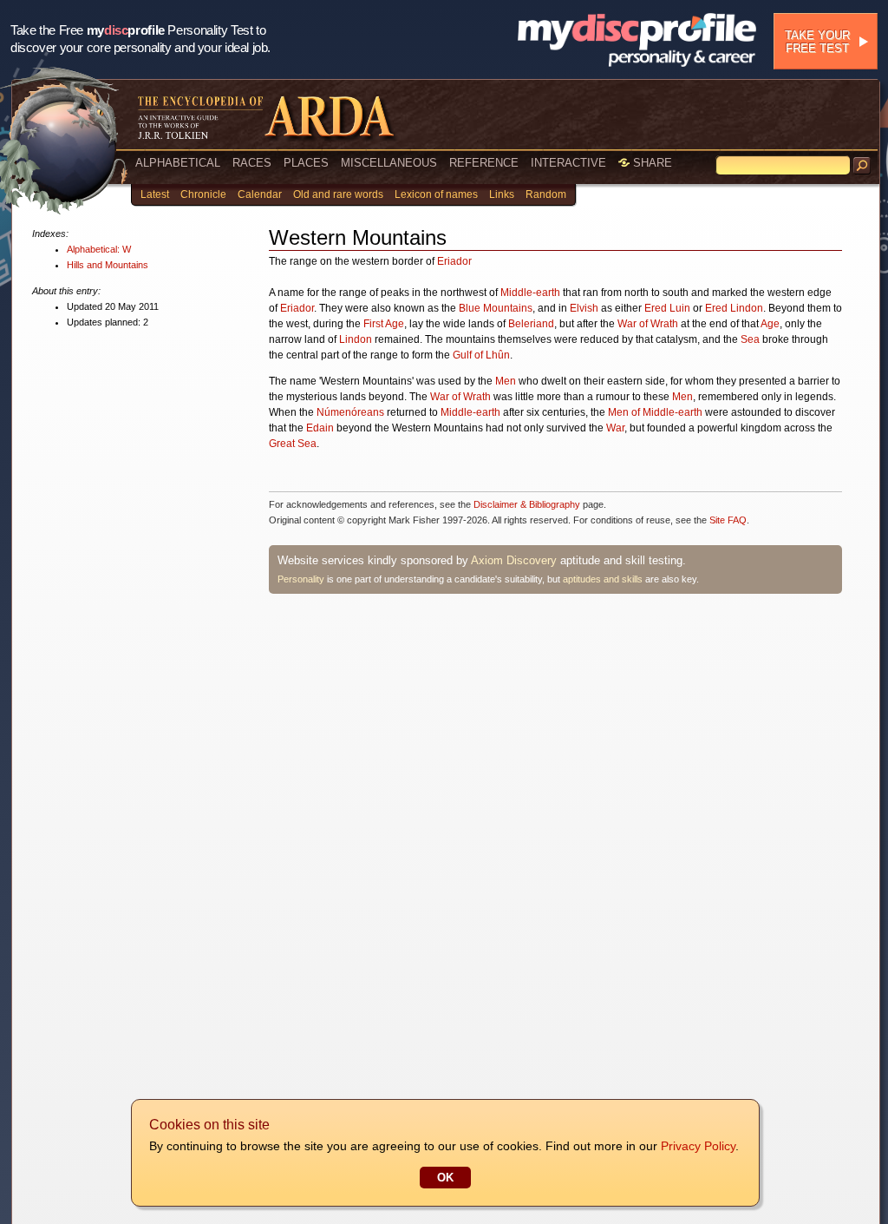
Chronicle (203, 194)
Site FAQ (728, 520)
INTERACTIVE (568, 162)
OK (445, 1177)
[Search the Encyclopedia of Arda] (862, 165)
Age (770, 324)
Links (501, 194)
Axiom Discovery (514, 560)
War (615, 428)
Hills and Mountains (107, 265)
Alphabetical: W (99, 249)
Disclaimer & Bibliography (526, 504)
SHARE (651, 162)
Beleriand (531, 324)
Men (505, 381)
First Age (383, 324)
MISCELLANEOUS (389, 162)
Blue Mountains (495, 308)
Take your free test (817, 42)
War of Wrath (647, 324)
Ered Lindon (734, 308)
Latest (154, 194)
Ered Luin (667, 308)
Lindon (355, 339)
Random (546, 194)
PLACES (306, 162)
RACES (251, 162)
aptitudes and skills (603, 579)
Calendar (260, 194)
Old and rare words (338, 194)
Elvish (584, 308)
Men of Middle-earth (655, 412)
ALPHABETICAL (177, 162)
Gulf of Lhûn (481, 355)
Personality (301, 579)
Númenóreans (350, 412)
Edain (320, 428)
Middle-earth (530, 292)
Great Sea (293, 444)
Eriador (454, 261)
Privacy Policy (698, 1146)
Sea (750, 339)
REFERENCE (484, 162)
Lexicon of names (436, 194)
